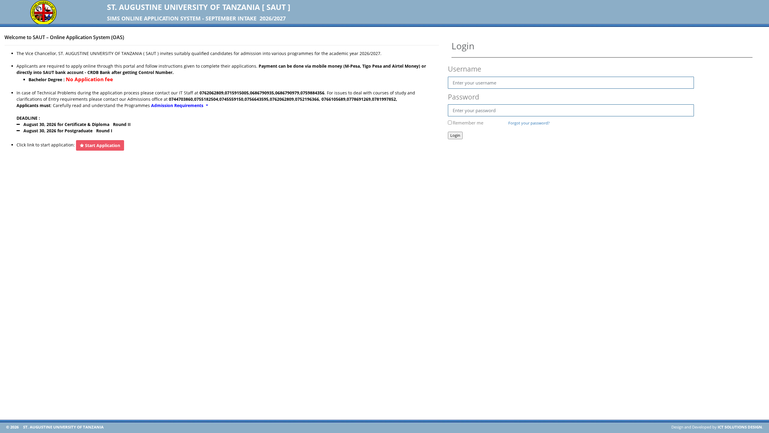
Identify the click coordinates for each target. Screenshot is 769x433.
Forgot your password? (529, 123)
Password (463, 97)
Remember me (468, 123)
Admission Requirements (178, 105)
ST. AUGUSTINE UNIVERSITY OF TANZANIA (63, 427)
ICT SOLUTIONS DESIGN (740, 427)
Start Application (102, 145)
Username (464, 69)
